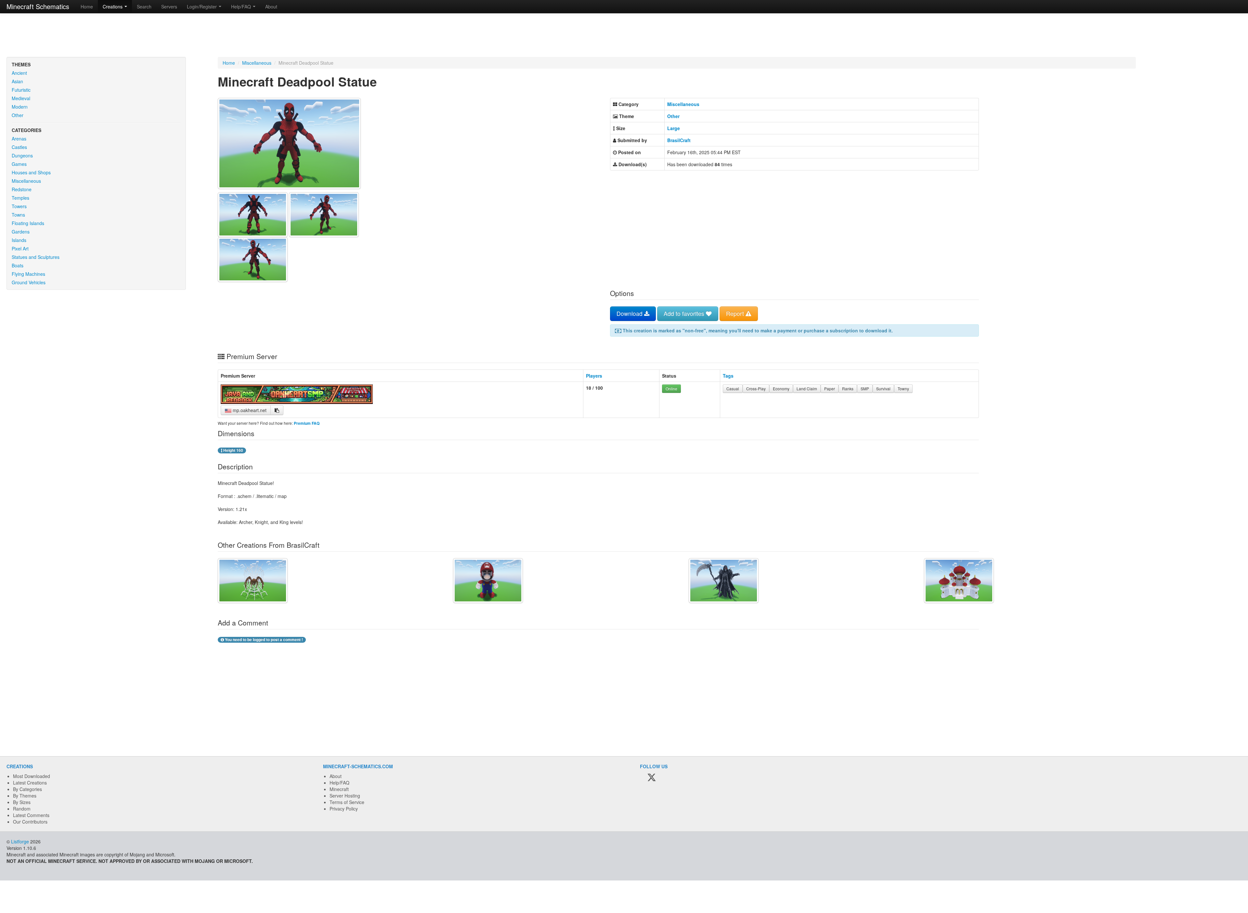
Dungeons (22, 155)
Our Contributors (30, 821)
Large (673, 128)
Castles (19, 147)
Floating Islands (28, 223)
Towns (18, 214)
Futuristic (21, 90)
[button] (276, 410)
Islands (19, 240)
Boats (17, 265)
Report (736, 313)
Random (22, 808)
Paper (829, 388)
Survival (883, 388)
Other (17, 115)
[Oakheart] (297, 402)
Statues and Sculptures (35, 257)
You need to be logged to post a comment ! (263, 639)
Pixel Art (20, 248)
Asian (17, 81)
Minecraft (339, 789)
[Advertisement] (624, 36)
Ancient (19, 73)
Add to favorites (685, 313)
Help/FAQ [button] (241, 6)
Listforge (20, 841)
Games (19, 164)
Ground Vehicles (29, 282)
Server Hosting (345, 795)
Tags (728, 375)
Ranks (847, 388)
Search (144, 6)
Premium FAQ (306, 423)
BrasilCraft (679, 140)
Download (630, 313)
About (271, 6)
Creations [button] (113, 6)
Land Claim (807, 388)
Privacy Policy (344, 808)
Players (594, 375)
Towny (903, 388)
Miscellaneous (26, 181)
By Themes (24, 795)
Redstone (22, 189)
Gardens (21, 231)
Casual (732, 388)
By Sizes (22, 802)
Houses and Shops (31, 172)
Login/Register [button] (202, 6)
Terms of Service (347, 802)
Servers (169, 6)
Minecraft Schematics (37, 6)
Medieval (21, 98)
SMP (865, 388)
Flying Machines (28, 274)
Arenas (19, 138)
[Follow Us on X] (651, 777)
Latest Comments (31, 815)
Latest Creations (30, 782)
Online (671, 388)
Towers (19, 206)
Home (87, 6)
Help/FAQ (339, 782)
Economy (781, 388)
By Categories (27, 789)
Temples (20, 198)
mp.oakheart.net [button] (248, 410)
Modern (20, 106)
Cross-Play (756, 388)
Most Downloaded (31, 776)
